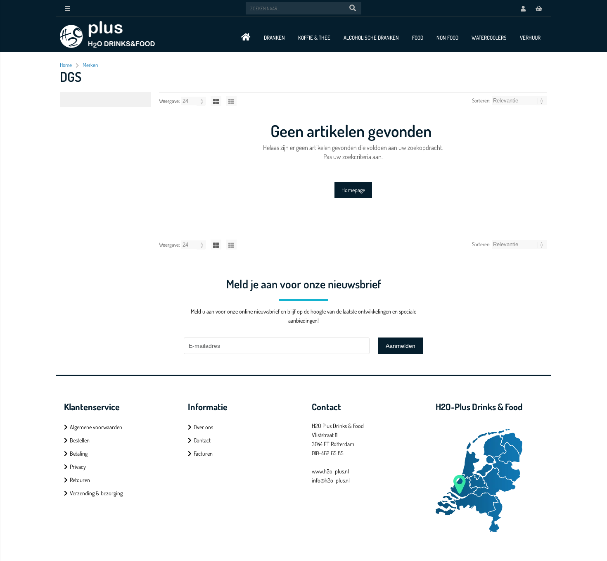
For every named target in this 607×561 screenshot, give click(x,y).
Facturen (203, 453)
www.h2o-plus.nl (330, 471)
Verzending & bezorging (96, 493)
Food (417, 37)
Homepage (353, 189)
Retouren (80, 479)
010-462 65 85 (328, 452)
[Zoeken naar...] (352, 8)
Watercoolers (489, 37)
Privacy (78, 466)
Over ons (203, 426)
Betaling (79, 453)
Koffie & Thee (314, 37)
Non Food (447, 37)
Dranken (274, 37)
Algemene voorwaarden (96, 426)
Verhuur (530, 37)
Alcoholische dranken (371, 37)
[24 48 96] (194, 100)
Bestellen (80, 440)
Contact (202, 440)
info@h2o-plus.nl (331, 480)
